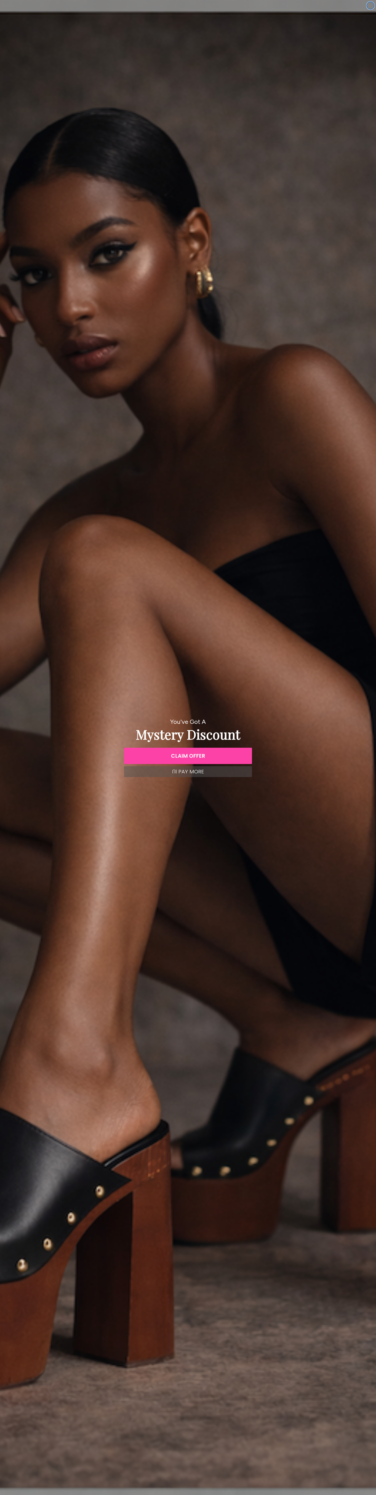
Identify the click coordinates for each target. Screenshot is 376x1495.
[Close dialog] (370, 5)
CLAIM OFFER (188, 755)
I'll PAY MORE (188, 771)
